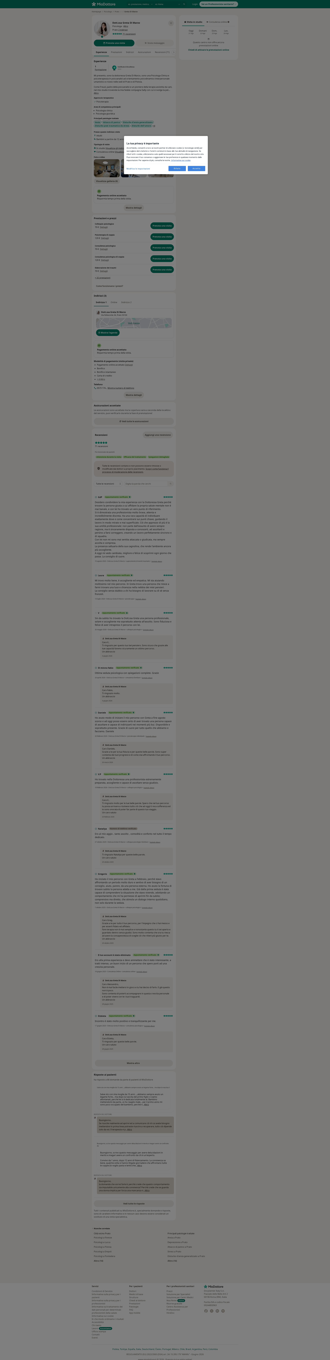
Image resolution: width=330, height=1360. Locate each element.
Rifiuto (177, 168)
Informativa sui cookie (181, 160)
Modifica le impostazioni (138, 169)
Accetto (196, 168)
